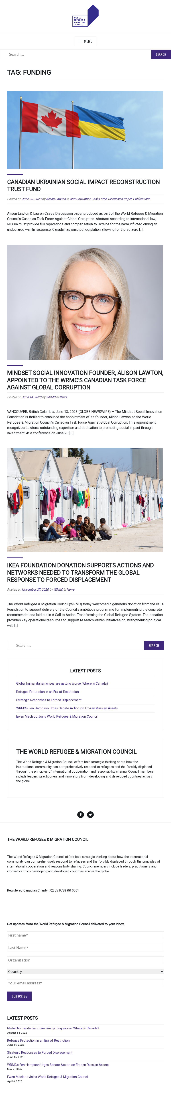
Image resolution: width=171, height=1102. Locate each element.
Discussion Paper (120, 199)
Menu (88, 41)
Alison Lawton (56, 199)
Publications (141, 199)
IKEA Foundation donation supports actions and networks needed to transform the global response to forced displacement (80, 572)
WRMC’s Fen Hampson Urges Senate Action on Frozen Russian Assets (67, 708)
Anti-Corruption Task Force (88, 199)
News (63, 397)
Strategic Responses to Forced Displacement (48, 700)
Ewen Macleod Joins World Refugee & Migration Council (57, 716)
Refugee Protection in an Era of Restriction (47, 692)
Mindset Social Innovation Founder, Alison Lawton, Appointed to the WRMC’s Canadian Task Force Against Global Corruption (85, 380)
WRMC (50, 397)
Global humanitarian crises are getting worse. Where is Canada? (62, 684)
